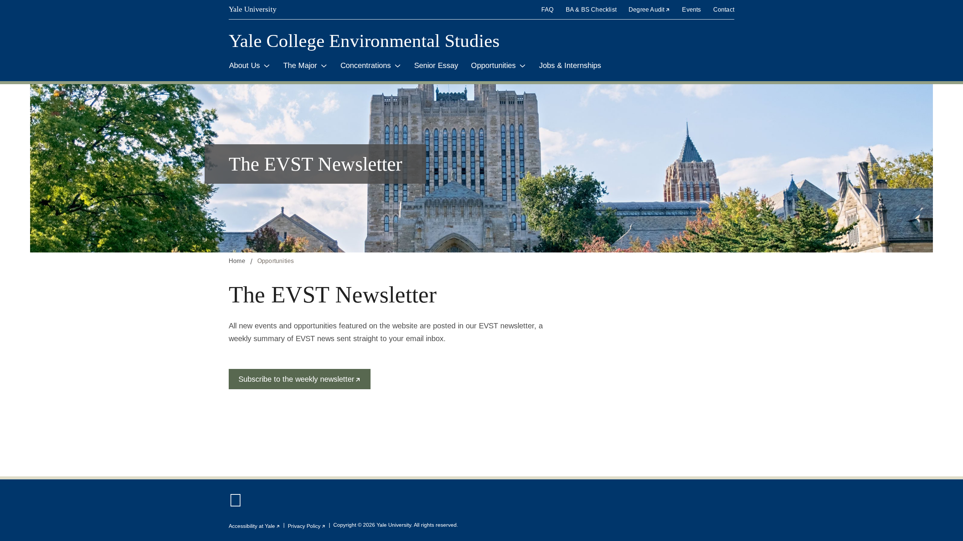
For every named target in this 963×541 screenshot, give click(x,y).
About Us (244, 65)
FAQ (547, 9)
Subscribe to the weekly (304, 382)
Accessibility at (254, 526)
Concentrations (365, 65)
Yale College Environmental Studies (364, 41)
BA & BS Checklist (591, 9)
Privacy (307, 526)
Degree (649, 9)
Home (237, 261)
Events (691, 9)
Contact (723, 9)
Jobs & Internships (570, 65)
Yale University (252, 9)
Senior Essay (436, 65)
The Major (300, 65)
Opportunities (493, 65)
